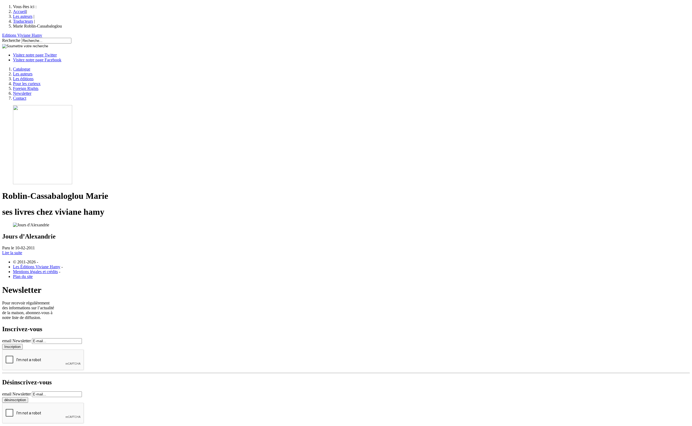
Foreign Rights (25, 88)
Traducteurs (23, 21)
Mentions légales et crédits (35, 271)
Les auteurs (22, 16)
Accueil (19, 11)
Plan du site (23, 276)
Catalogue (21, 69)
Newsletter (22, 93)
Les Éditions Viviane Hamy (36, 266)
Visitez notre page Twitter (35, 55)
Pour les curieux (27, 83)
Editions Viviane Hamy (22, 35)
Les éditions (23, 78)
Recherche (11, 40)
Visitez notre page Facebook (37, 60)
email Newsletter (16, 340)
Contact (19, 98)
